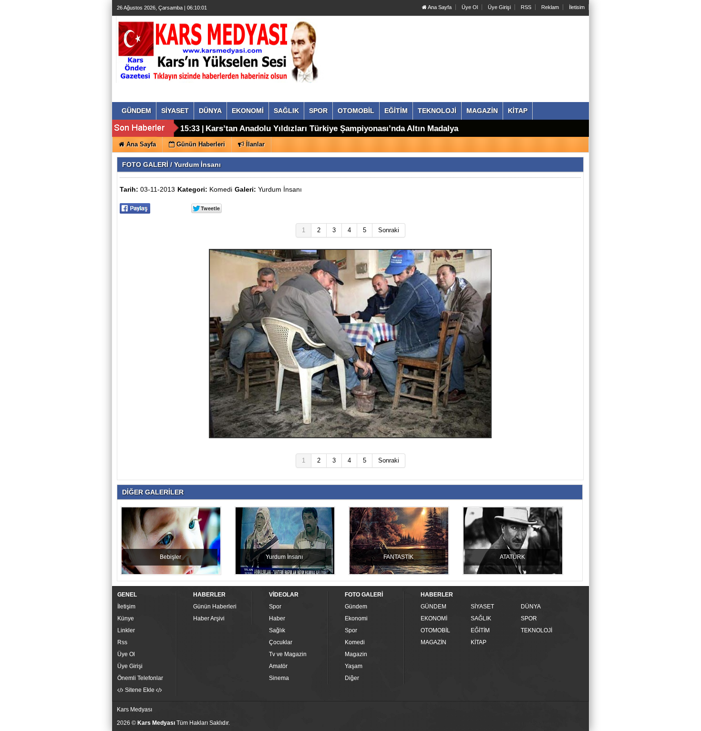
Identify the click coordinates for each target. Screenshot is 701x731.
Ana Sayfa (439, 7)
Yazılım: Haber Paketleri (529, 723)
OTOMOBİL (435, 630)
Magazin (356, 654)
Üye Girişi (499, 7)
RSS (526, 7)
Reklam (550, 7)
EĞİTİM (480, 630)
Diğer (352, 678)
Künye (125, 618)
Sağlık (277, 630)
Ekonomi (356, 618)
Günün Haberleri (215, 606)
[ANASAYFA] (221, 49)
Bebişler (170, 557)
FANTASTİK (398, 557)
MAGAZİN (433, 642)
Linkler (126, 630)
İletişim (126, 606)
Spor (275, 606)
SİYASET (482, 606)
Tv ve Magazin (288, 654)
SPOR (529, 618)
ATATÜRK (512, 557)
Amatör (278, 666)
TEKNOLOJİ (536, 630)
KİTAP (478, 642)
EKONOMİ (434, 618)
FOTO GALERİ (145, 164)
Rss (122, 642)
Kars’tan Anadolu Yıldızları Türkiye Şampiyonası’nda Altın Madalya (332, 128)
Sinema (279, 678)
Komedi (220, 189)
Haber (277, 618)
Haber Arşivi (209, 618)
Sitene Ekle (140, 690)
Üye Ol (470, 7)
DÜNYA (531, 606)
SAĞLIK (481, 618)
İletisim (577, 7)
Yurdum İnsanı (280, 189)
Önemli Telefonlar (140, 678)
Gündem (356, 606)
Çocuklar (280, 642)
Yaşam (353, 666)
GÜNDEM (433, 606)
